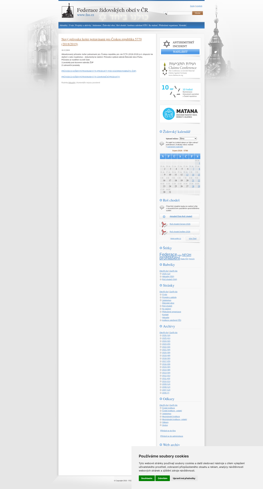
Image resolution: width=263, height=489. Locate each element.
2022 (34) (166, 347)
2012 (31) (166, 376)
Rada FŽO (184, 259)
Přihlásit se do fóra (168, 431)
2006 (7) (165, 393)
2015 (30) (166, 367)
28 (193, 186)
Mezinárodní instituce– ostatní (174, 419)
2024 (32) (166, 341)
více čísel (192, 238)
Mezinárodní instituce (171, 416)
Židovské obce (168, 303)
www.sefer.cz (175, 238)
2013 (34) (166, 373)
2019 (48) (166, 355)
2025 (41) (166, 338)
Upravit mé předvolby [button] (184, 478)
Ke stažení (166, 309)
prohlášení (170, 257)
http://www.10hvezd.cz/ (169, 84)
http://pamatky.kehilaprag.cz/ (171, 106)
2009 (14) (166, 384)
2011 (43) (166, 379)
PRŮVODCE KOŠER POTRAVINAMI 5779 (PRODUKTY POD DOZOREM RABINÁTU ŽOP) (98, 71)
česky (192, 6)
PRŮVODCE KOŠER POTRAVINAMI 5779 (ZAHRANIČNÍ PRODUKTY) (90, 77)
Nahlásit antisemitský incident (172, 39)
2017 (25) (166, 361)
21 (193, 180)
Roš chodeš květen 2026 (180, 232)
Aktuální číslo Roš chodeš (181, 216)
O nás (164, 294)
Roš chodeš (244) (169, 279)
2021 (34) (166, 350)
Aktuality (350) (168, 276)
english (199, 6)
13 (187, 174)
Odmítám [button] (162, 478)
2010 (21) (166, 381)
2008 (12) (166, 387)
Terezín (192, 259)
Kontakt (165, 315)
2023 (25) (166, 344)
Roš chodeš (167, 306)
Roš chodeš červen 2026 (180, 224)
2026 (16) (166, 335)
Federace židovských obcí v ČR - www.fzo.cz (76, 1)
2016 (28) (166, 364)
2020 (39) (166, 353)
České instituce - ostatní (172, 411)
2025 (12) (166, 274)
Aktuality (71, 83)
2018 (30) (166, 358)
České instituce (168, 408)
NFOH (186, 255)
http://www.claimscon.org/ (170, 61)
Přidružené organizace (171, 312)
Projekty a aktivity (169, 297)
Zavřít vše (173, 271)
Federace (168, 254)
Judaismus (166, 300)
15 (199, 174)
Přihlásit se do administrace (171, 436)
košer (179, 255)
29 (199, 186)
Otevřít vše (164, 271)
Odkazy (165, 422)
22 (199, 180)
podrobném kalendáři (175, 147)
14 (193, 174)
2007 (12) (166, 390)
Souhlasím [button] (146, 478)
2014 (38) (166, 370)
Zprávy (165, 425)
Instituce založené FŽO (171, 320)
